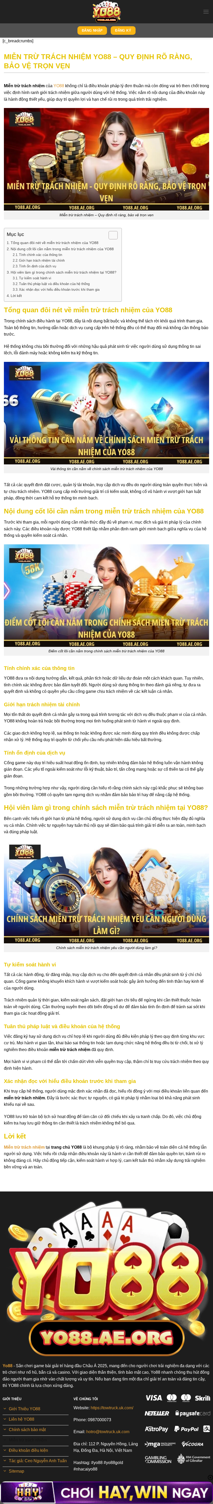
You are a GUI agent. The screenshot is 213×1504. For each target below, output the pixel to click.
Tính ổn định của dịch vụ (37, 266)
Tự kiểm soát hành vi (35, 278)
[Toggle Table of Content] (110, 235)
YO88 (59, 86)
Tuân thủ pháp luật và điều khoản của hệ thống (54, 284)
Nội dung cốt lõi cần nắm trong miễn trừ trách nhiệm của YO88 (62, 249)
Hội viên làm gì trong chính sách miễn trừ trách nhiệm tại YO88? (63, 272)
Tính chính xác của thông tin (40, 255)
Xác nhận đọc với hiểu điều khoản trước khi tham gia (59, 290)
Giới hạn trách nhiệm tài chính (42, 260)
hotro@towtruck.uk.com (107, 1432)
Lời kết (16, 296)
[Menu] (206, 11)
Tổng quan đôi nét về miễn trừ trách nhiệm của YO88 (54, 243)
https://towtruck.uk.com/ (112, 1408)
